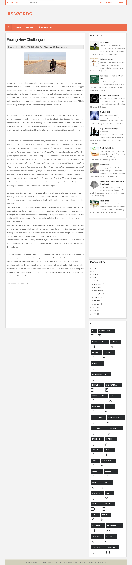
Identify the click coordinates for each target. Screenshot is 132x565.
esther (109, 439)
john (94, 504)
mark (104, 515)
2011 (95, 314)
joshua (49, 47)
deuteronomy (114, 417)
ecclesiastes (97, 428)
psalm (109, 536)
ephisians (96, 439)
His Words (18, 13)
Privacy (18, 27)
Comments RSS (100, 562)
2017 (95, 271)
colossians (97, 417)
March (96, 301)
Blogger (51, 562)
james (106, 482)
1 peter (107, 352)
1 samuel (96, 363)
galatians (106, 461)
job (107, 493)
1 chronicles (104, 331)
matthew (96, 526)
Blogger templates (61, 562)
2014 (95, 281)
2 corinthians (98, 396)
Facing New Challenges (25, 39)
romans (111, 547)
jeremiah (96, 493)
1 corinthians (98, 342)
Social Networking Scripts (77, 562)
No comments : (62, 47)
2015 (95, 278)
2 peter (113, 396)
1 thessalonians (99, 374)
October (97, 287)
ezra (94, 461)
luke (94, 515)
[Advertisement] (45, 309)
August (97, 297)
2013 (95, 308)
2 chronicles (112, 385)
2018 (95, 268)
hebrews (109, 471)
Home (99, 2)
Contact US (46, 27)
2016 (95, 275)
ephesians (114, 428)
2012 (95, 311)
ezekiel (108, 450)
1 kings (95, 352)
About (109, 2)
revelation (96, 547)
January (97, 304)
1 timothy (96, 385)
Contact (120, 2)
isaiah (94, 482)
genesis (95, 471)
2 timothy (96, 407)
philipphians (112, 526)
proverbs (96, 536)
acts (108, 407)
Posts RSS (90, 562)
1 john (114, 342)
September (98, 291)
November (98, 284)
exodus (95, 450)
